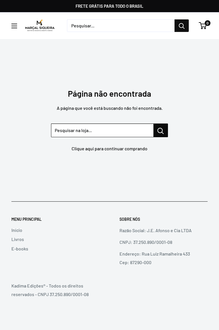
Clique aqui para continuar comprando (109, 148)
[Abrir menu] (14, 26)
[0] (202, 25)
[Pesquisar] (182, 25)
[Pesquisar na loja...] (160, 130)
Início (16, 230)
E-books (19, 248)
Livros (17, 239)
